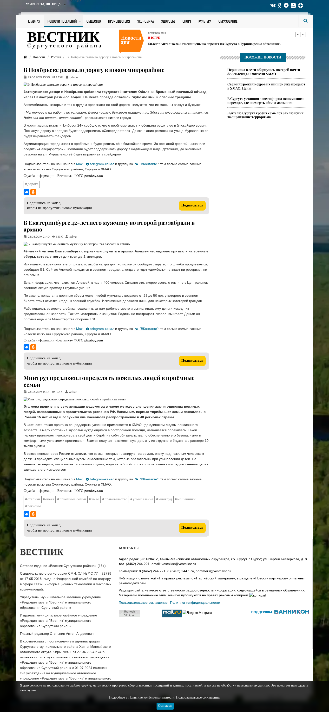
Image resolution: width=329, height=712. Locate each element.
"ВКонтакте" (149, 164)
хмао (95, 499)
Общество (93, 21)
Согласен (165, 706)
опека (49, 499)
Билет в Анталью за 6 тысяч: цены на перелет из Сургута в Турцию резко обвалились (214, 43)
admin (74, 77)
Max (79, 164)
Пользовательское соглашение (143, 602)
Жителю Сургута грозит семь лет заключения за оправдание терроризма (265, 115)
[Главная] (25, 57)
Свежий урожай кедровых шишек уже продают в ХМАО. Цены (266, 86)
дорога (32, 184)
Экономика (145, 21)
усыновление (143, 499)
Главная (34, 21)
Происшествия (119, 21)
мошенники (186, 499)
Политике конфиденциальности (151, 697)
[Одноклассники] (33, 192)
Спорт (187, 21)
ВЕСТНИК (63, 38)
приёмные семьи (72, 499)
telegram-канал (102, 164)
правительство (116, 499)
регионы (34, 506)
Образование (227, 21)
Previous (298, 34)
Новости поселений (62, 21)
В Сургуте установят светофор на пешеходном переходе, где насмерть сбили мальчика (265, 100)
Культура (204, 21)
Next (303, 34)
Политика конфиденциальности (195, 602)
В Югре (154, 37)
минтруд (165, 499)
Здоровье (168, 21)
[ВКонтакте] (26, 192)
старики (33, 499)
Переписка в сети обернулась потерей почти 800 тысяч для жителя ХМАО (263, 71)
